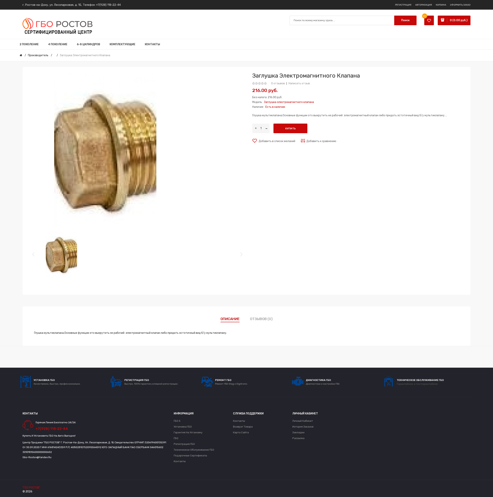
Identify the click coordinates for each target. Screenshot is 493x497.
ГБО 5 (177, 420)
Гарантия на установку (188, 432)
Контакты (180, 461)
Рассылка (298, 438)
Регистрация (403, 4)
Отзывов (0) (261, 319)
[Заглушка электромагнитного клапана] (61, 254)
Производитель (38, 55)
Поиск (405, 20)
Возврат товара (243, 426)
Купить (290, 128)
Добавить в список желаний (276, 141)
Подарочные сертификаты (190, 455)
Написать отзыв (299, 83)
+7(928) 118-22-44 (108, 5)
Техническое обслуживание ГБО (194, 449)
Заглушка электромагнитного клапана (85, 55)
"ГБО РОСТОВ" (31, 487)
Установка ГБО (183, 426)
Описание (230, 319)
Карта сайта (241, 432)
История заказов (303, 426)
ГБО (176, 438)
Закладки (298, 432)
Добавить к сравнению (321, 141)
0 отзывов (278, 83)
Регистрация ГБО (184, 444)
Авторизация (423, 4)
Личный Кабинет (302, 420)
